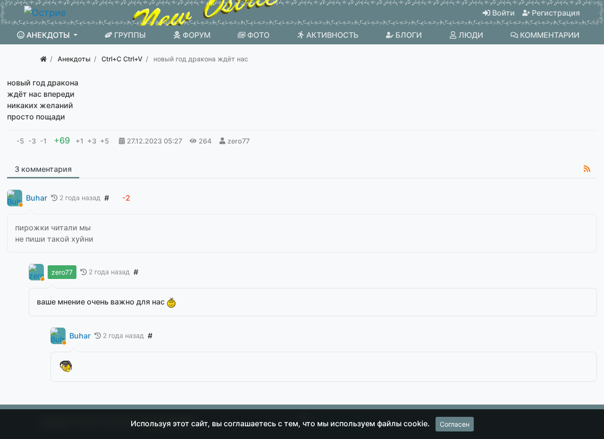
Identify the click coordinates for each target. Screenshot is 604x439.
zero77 (238, 141)
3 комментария (43, 169)
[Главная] (43, 59)
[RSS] (587, 168)
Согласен (455, 424)
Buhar (36, 198)
